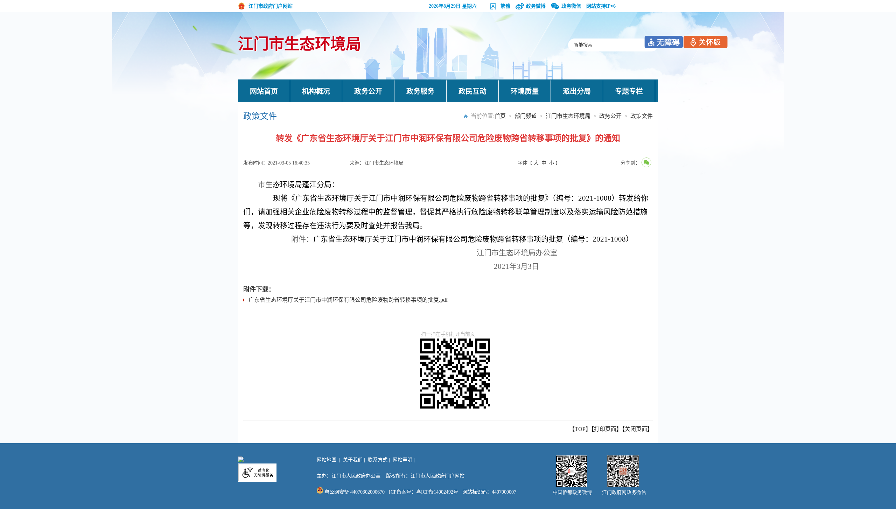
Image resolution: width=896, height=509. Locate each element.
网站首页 (264, 91)
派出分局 (577, 91)
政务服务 (420, 91)
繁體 (505, 6)
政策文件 (641, 116)
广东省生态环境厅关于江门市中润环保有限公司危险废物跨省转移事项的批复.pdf (348, 300)
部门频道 (525, 116)
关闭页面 (636, 429)
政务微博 (536, 6)
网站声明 (402, 459)
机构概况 (316, 91)
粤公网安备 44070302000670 (354, 492)
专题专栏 (629, 91)
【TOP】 (580, 429)
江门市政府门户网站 (270, 6)
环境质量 (525, 91)
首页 (500, 116)
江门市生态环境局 (299, 44)
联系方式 (377, 459)
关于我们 (353, 459)
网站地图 (326, 459)
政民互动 (472, 91)
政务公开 (368, 91)
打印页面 (605, 429)
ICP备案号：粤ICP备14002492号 (423, 492)
